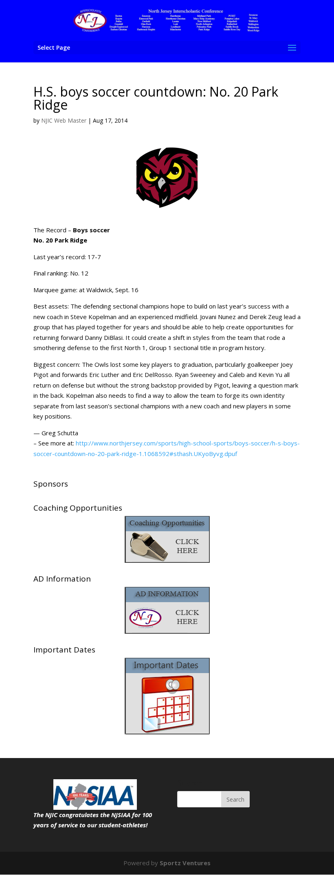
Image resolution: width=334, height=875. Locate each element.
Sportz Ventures (185, 863)
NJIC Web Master (63, 120)
